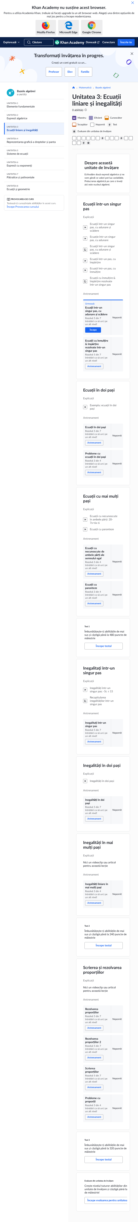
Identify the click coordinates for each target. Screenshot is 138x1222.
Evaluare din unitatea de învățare (98, 1181)
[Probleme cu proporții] (79, 143)
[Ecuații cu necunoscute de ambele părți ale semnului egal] (93, 138)
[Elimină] (132, 2)
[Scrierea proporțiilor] (74, 143)
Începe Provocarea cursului (23, 206)
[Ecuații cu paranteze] (98, 138)
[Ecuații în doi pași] (84, 138)
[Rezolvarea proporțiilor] (126, 138)
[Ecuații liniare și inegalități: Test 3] (84, 143)
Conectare (108, 42)
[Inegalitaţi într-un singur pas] (107, 138)
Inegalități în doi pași (101, 766)
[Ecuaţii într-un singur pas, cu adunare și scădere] (74, 138)
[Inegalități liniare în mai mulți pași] (117, 138)
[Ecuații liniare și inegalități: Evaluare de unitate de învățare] (88, 143)
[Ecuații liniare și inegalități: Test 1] (102, 138)
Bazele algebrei (103, 88)
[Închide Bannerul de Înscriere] (132, 53)
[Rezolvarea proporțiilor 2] (131, 138)
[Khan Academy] (69, 42)
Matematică (85, 88)
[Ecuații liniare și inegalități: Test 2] (121, 138)
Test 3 (87, 1140)
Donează (91, 42)
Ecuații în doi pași (99, 390)
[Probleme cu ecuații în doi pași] (88, 138)
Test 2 (87, 926)
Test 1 (87, 627)
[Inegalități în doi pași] (112, 138)
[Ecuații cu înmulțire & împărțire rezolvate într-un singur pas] (79, 138)
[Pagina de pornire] (73, 88)
